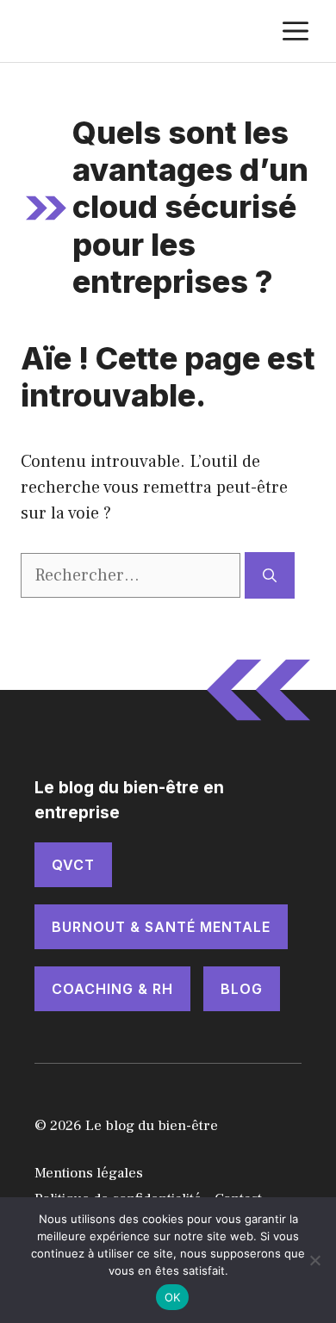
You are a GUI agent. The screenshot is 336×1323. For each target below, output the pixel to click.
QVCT (73, 864)
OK (173, 1297)
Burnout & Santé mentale (161, 926)
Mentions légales (88, 1173)
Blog (242, 988)
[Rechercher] (270, 575)
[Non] (314, 1260)
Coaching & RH (112, 988)
